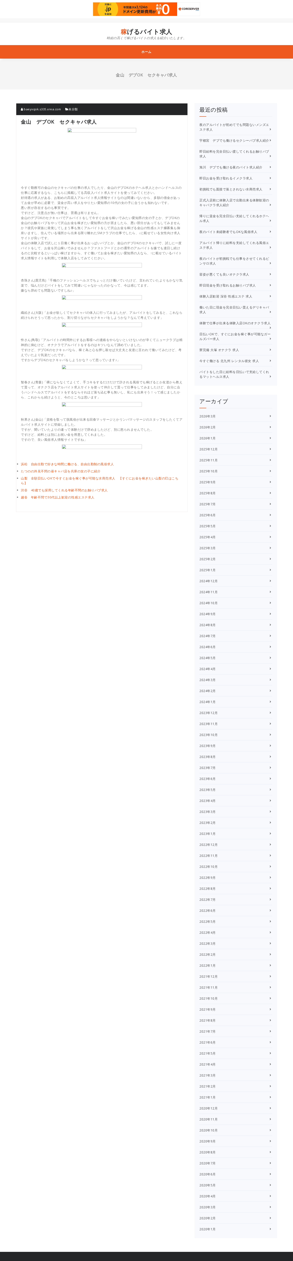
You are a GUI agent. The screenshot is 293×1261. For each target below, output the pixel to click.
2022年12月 (208, 844)
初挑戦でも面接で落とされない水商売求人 (231, 189)
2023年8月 (207, 757)
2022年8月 (207, 888)
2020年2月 (207, 1218)
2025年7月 (207, 504)
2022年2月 (207, 954)
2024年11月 (208, 592)
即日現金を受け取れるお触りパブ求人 (227, 285)
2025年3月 (207, 548)
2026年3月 (207, 416)
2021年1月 (207, 1097)
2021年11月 (208, 987)
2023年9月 (207, 746)
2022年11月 (208, 855)
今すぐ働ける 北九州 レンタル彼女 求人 (229, 361)
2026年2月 (207, 427)
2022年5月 (207, 921)
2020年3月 (207, 1207)
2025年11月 (208, 460)
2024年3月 (207, 680)
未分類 (73, 109)
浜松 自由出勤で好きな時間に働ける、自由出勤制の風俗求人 (67, 464)
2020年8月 (207, 1152)
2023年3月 (207, 811)
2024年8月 (207, 625)
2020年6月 (207, 1174)
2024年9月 (207, 614)
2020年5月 (207, 1185)
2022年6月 (207, 910)
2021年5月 (207, 1053)
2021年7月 (207, 1031)
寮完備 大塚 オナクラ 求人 (219, 350)
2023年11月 (208, 724)
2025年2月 (207, 559)
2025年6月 (207, 515)
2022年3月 (207, 943)
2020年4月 (207, 1196)
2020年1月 (207, 1229)
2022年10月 (208, 866)
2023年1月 (207, 833)
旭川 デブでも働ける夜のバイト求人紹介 (231, 167)
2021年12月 (208, 976)
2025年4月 (207, 537)
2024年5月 (207, 658)
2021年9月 (207, 1009)
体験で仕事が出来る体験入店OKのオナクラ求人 (235, 323)
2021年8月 (207, 1020)
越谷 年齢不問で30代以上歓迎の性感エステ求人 (58, 497)
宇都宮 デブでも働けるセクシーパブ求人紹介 (234, 140)
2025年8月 (207, 493)
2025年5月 (207, 526)
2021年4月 (207, 1064)
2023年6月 (207, 779)
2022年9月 (207, 877)
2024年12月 (208, 581)
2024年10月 (208, 603)
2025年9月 (207, 482)
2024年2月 (207, 691)
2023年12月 (208, 713)
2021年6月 (207, 1042)
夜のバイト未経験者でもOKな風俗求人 (228, 232)
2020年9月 (207, 1141)
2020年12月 (208, 1108)
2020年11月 (208, 1119)
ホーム (146, 51)
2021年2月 (207, 1086)
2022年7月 (207, 899)
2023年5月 (207, 789)
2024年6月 (207, 647)
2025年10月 (208, 471)
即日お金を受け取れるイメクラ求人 (225, 178)
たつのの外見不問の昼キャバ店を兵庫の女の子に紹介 (60, 471)
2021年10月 (208, 998)
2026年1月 (207, 438)
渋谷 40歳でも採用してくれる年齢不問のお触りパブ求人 (64, 490)
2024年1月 (207, 702)
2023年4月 (207, 800)
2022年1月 (207, 965)
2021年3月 (207, 1075)
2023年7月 (207, 768)
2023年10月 (208, 735)
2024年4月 (207, 669)
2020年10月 (208, 1130)
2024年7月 (207, 636)
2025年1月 (207, 570)
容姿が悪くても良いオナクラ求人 (224, 274)
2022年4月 (207, 932)
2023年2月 (207, 822)
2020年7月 (207, 1163)
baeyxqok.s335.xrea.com (42, 109)
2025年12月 (208, 449)
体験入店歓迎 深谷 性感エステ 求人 (225, 296)
